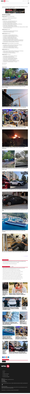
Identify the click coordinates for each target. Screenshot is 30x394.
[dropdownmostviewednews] (15, 265)
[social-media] (2, 384)
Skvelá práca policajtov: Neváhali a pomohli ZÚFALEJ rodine (10, 263)
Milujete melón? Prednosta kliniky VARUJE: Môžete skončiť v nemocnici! (11, 269)
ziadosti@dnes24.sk (25, 383)
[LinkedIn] (8, 357)
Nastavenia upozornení (6, 376)
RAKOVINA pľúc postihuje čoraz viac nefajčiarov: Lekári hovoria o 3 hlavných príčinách (13, 271)
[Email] (6, 357)
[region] (8, 1)
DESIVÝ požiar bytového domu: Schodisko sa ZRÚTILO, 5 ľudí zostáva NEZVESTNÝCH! (13, 274)
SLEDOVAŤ (3, 361)
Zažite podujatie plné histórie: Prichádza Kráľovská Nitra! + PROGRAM (11, 262)
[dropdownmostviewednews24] (15, 281)
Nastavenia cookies (5, 375)
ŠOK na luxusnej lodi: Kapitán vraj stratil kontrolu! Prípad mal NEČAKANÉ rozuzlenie (12, 276)
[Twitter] (5, 357)
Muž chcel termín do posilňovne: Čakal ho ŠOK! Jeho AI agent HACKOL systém (12, 279)
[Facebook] (3, 357)
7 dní (10, 266)
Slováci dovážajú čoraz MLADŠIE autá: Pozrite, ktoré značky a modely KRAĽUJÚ (12, 275)
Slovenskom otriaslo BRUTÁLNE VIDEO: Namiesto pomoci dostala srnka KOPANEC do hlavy (14, 261)
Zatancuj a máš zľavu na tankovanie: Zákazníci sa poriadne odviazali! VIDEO (11, 270)
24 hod (12, 266)
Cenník (4, 372)
